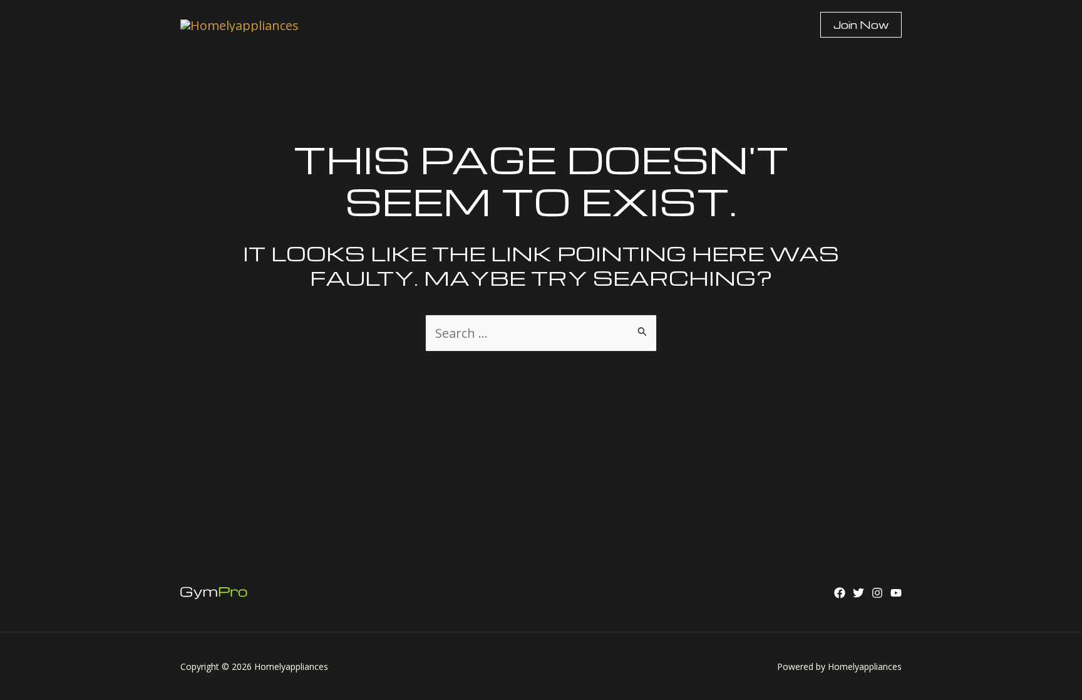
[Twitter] (858, 592)
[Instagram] (877, 592)
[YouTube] (896, 592)
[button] (861, 25)
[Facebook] (839, 592)
